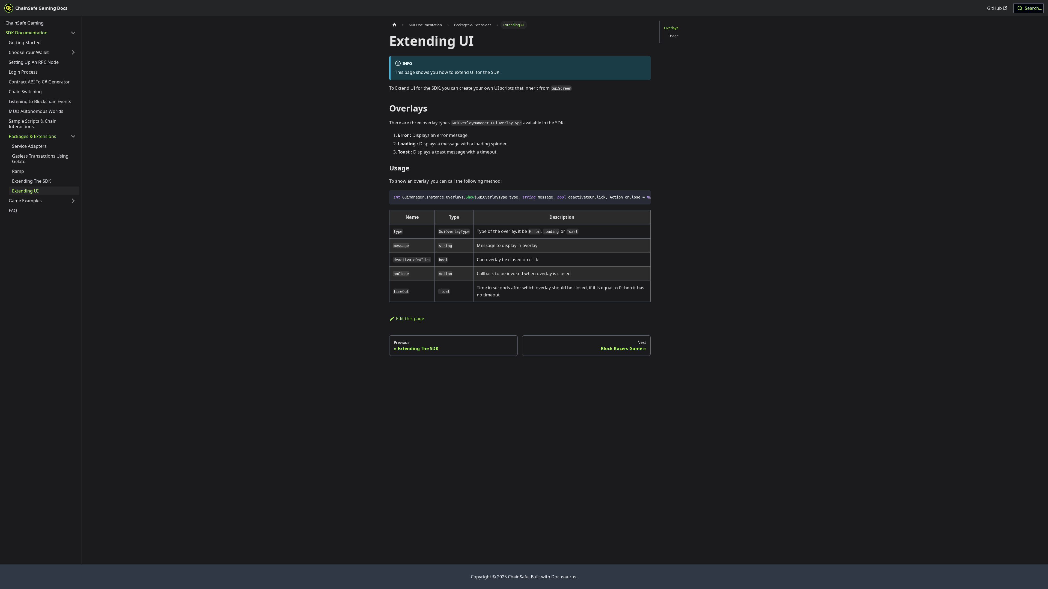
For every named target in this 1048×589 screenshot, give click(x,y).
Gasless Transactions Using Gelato (40, 158)
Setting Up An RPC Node (34, 62)
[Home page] (394, 25)
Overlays (671, 27)
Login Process (23, 72)
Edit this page (410, 318)
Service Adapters (29, 146)
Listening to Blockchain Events (40, 101)
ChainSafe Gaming (24, 23)
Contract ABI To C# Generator (39, 82)
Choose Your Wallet (29, 52)
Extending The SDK (31, 181)
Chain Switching (25, 92)
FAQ (13, 211)
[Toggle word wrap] (634, 197)
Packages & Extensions (32, 136)
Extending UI (25, 191)
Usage (673, 35)
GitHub (994, 8)
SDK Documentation (26, 33)
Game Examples (25, 201)
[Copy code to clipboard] (643, 197)
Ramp (18, 171)
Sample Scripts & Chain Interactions (32, 124)
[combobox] (1028, 8)
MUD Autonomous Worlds (36, 111)
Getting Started (25, 43)
